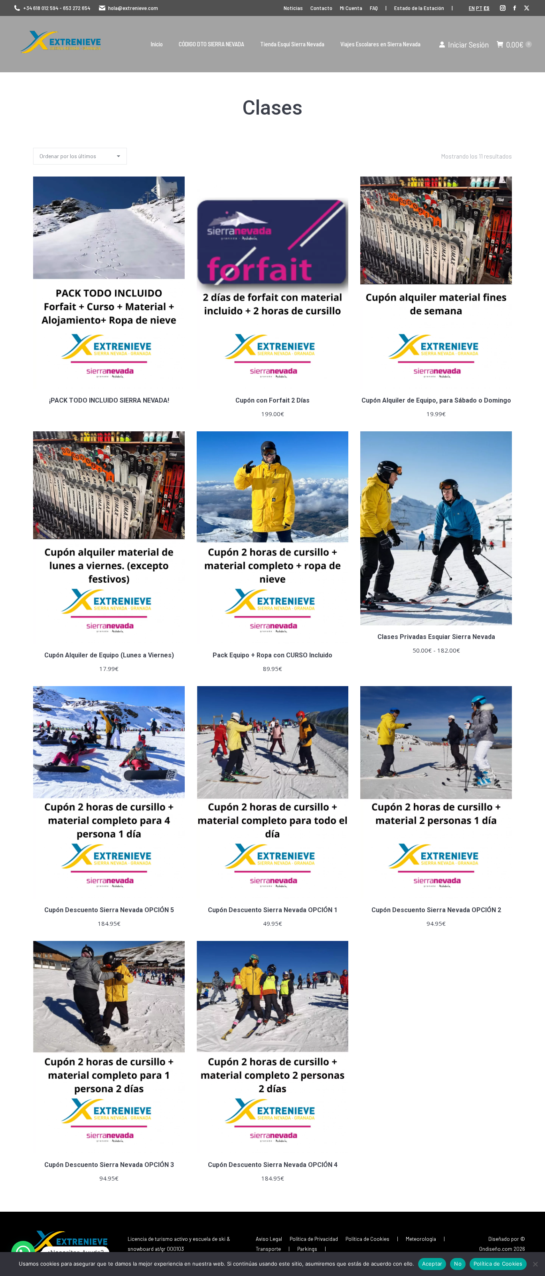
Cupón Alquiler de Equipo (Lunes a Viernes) (109, 655)
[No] (535, 1264)
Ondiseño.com (495, 1249)
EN (472, 7)
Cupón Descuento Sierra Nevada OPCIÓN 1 (273, 910)
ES (487, 7)
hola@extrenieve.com (133, 7)
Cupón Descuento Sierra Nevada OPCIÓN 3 (109, 1165)
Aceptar (432, 1263)
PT (479, 7)
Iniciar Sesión (468, 44)
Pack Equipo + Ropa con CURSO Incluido (272, 655)
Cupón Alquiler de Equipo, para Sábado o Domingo (436, 400)
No (458, 1263)
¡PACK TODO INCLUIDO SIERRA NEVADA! (109, 400)
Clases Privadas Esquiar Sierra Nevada (436, 637)
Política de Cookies (498, 1263)
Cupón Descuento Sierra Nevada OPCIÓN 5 (109, 910)
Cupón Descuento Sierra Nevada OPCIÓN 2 (436, 910)
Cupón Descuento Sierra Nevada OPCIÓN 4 (273, 1165)
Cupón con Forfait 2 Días (272, 400)
